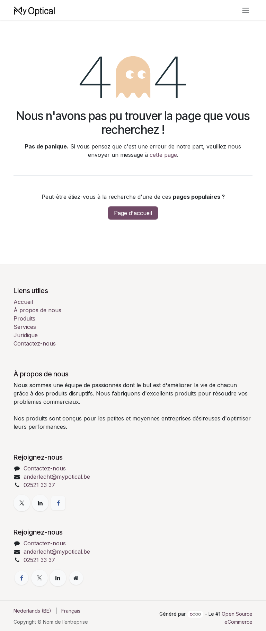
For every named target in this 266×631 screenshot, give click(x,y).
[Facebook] (58, 503)
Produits (24, 318)
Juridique (26, 335)
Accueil (23, 301)
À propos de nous (37, 310)
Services (25, 326)
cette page (163, 154)
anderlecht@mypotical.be (57, 476)
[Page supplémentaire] (76, 578)
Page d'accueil (133, 213)
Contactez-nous (35, 343)
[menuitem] (32, 610)
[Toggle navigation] (245, 10)
